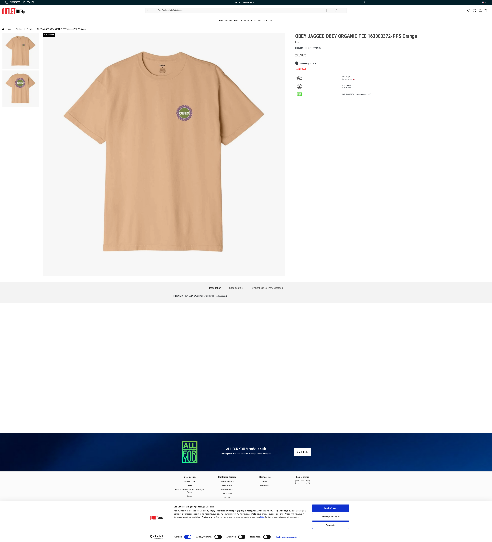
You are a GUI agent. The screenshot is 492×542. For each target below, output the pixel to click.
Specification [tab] (236, 287)
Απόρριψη (330, 525)
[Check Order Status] (480, 10)
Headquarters (264, 485)
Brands (257, 20)
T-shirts (30, 29)
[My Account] (474, 10)
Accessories (246, 20)
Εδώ (262, 517)
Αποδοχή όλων (331, 508)
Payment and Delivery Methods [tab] (267, 287)
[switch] (218, 537)
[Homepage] (3, 29)
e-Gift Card (268, 20)
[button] (147, 10)
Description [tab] (215, 287)
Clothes (19, 29)
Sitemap (189, 496)
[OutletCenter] (13, 11)
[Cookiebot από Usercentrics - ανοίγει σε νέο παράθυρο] (156, 537)
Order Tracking (227, 485)
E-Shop (265, 481)
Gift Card (227, 497)
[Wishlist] (469, 10)
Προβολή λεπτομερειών (286, 537)
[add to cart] (486, 10)
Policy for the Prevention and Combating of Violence (189, 490)
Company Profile (189, 481)
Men (221, 20)
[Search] (336, 10)
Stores (189, 485)
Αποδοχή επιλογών (330, 517)
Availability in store (307, 63)
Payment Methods (227, 489)
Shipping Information (227, 481)
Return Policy (227, 493)
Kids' (236, 20)
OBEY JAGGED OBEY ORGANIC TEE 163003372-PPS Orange (61, 29)
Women (228, 20)
